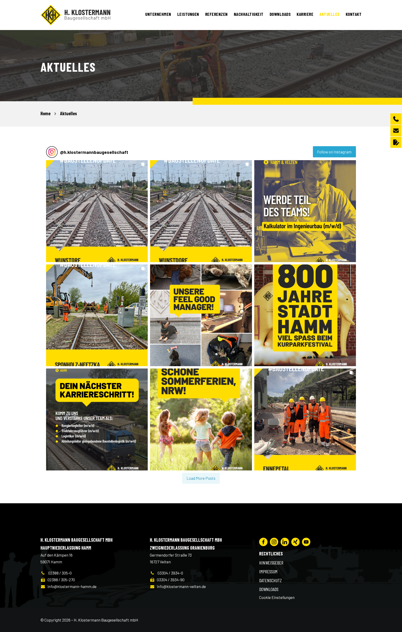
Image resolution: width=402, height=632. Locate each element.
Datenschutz (270, 580)
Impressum (268, 571)
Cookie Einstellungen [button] (277, 597)
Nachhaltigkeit (249, 14)
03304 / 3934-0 (169, 573)
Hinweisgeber (271, 562)
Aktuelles (329, 14)
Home (45, 113)
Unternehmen (158, 14)
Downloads (280, 14)
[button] (97, 211)
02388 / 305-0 (58, 573)
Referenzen (216, 14)
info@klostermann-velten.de (180, 586)
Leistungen (188, 14)
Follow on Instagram (334, 151)
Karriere (305, 14)
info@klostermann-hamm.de (71, 586)
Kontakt (354, 14)
